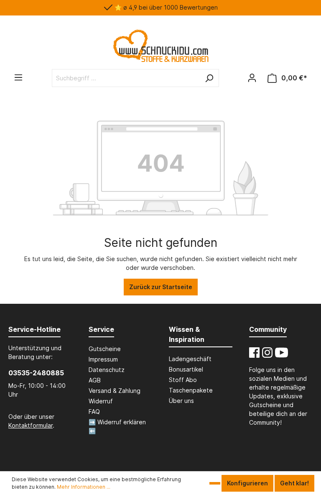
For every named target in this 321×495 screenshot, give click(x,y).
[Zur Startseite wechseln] (160, 45)
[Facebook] (254, 352)
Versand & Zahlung (114, 390)
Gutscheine (105, 348)
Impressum (103, 359)
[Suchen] (209, 78)
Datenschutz (107, 369)
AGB (95, 380)
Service (101, 329)
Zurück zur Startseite (160, 286)
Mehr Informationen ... (83, 487)
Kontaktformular (30, 425)
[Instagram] (267, 352)
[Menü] (18, 77)
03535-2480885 (36, 373)
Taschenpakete (191, 390)
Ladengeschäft (190, 358)
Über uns (181, 400)
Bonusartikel (186, 369)
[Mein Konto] (252, 77)
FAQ (94, 411)
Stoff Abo (183, 379)
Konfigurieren (247, 483)
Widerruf (101, 401)
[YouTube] (281, 352)
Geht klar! (294, 483)
